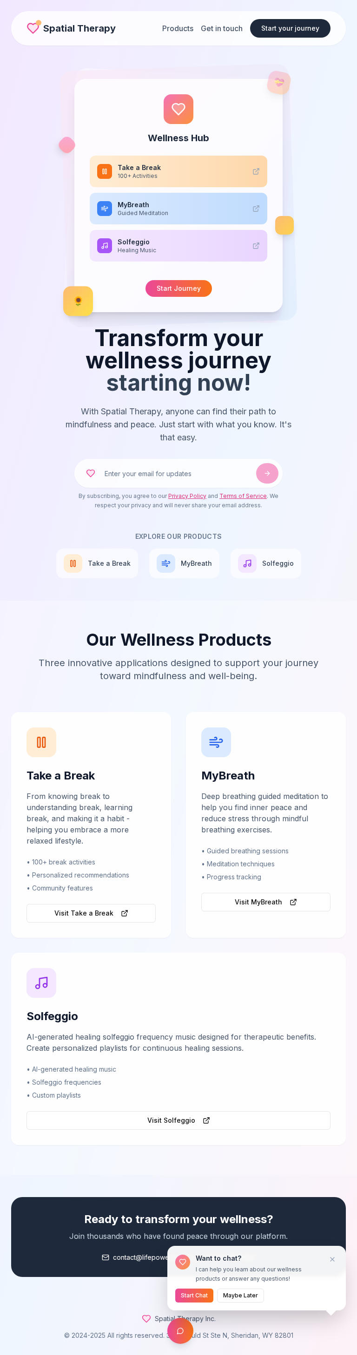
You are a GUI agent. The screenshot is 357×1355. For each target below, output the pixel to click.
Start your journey (290, 28)
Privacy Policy (187, 495)
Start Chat (194, 1295)
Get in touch (222, 28)
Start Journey (179, 288)
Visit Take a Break (83, 913)
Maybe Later (240, 1295)
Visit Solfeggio (171, 1120)
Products (177, 28)
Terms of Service (243, 495)
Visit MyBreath (258, 902)
